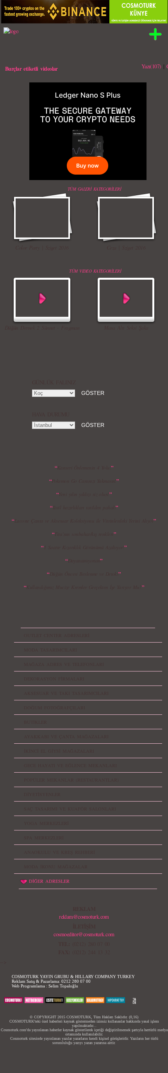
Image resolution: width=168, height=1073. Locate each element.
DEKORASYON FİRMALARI (54, 678)
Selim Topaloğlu (63, 986)
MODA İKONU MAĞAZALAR (56, 866)
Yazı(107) (151, 66)
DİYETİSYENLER (42, 794)
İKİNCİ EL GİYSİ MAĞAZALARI (59, 751)
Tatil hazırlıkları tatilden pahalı (84, 507)
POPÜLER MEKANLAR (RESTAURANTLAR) (71, 780)
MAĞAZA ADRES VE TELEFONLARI (64, 664)
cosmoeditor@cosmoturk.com (84, 934)
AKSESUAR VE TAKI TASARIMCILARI (66, 693)
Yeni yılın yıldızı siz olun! (84, 494)
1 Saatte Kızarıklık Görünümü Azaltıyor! (84, 547)
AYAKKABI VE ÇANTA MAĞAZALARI (66, 736)
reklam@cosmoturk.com (84, 916)
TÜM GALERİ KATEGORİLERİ (94, 189)
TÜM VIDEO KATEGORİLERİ (95, 271)
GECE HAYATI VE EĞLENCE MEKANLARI (70, 765)
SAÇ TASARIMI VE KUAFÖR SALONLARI (70, 808)
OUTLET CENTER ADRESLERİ (56, 635)
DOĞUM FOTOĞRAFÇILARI (54, 707)
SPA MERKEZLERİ (44, 837)
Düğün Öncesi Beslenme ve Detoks (84, 573)
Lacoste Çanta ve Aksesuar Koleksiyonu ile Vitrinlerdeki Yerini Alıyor (84, 520)
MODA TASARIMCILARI (50, 649)
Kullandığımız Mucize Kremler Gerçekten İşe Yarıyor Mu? (84, 587)
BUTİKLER (35, 722)
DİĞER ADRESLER (49, 881)
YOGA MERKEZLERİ (46, 823)
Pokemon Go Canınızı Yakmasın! (84, 480)
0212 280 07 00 (76, 981)
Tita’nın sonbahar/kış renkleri (83, 533)
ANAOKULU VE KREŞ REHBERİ (59, 852)
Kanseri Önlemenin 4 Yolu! (84, 467)
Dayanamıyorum (84, 560)
